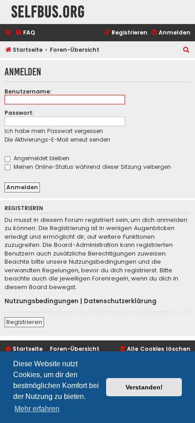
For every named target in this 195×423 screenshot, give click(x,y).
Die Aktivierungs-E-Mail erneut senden (57, 139)
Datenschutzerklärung (120, 301)
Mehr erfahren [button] (37, 409)
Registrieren (24, 322)
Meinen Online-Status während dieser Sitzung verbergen (91, 167)
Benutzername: (28, 91)
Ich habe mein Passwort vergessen (54, 131)
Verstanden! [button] (144, 387)
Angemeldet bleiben (40, 158)
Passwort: (19, 113)
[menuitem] (25, 33)
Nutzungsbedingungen (41, 301)
